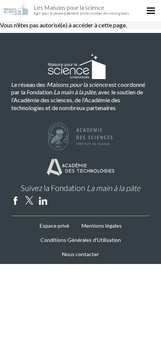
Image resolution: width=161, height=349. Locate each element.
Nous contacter (80, 254)
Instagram (57, 200)
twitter (29, 200)
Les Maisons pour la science (69, 7)
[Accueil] (16, 9)
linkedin (43, 200)
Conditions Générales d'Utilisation (80, 240)
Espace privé (54, 225)
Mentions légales (102, 225)
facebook (15, 200)
